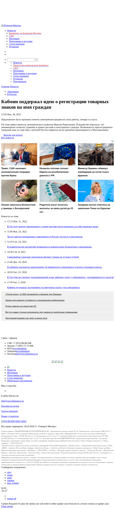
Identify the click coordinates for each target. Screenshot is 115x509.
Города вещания (9, 411)
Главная (5, 86)
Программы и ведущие (20, 41)
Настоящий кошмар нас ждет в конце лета (26, 318)
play (9, 472)
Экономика (13, 91)
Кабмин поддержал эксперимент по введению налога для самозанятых (43, 287)
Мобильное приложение (19, 380)
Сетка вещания (16, 44)
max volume (13, 483)
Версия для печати (13, 135)
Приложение (19, 81)
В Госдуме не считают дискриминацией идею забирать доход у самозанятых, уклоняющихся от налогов (60, 277)
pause (10, 475)
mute (9, 477)
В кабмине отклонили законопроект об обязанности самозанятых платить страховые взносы (54, 267)
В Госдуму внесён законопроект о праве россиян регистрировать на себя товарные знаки (52, 226)
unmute (10, 480)
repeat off (11, 498)
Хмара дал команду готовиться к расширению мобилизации (35, 300)
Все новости (7, 137)
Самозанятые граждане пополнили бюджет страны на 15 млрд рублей (43, 257)
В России (12, 94)
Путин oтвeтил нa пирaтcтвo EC (20, 306)
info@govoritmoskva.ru (26, 354)
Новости (11, 30)
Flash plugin (7, 506)
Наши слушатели (10, 416)
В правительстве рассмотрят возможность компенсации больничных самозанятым (49, 247)
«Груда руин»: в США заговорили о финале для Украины (33, 294)
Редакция (14, 46)
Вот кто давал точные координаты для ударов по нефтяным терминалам (41, 312)
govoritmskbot (20, 348)
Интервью (14, 38)
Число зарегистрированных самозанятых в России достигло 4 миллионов (45, 236)
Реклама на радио (10, 406)
